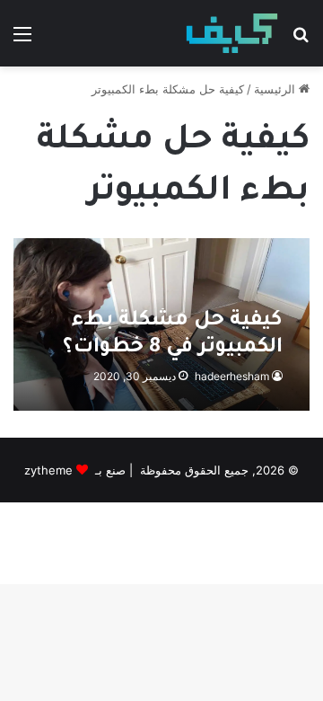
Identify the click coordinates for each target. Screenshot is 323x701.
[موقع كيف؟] (232, 33)
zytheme (48, 470)
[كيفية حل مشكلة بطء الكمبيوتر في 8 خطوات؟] (161, 324)
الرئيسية (276, 89)
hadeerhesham (232, 376)
